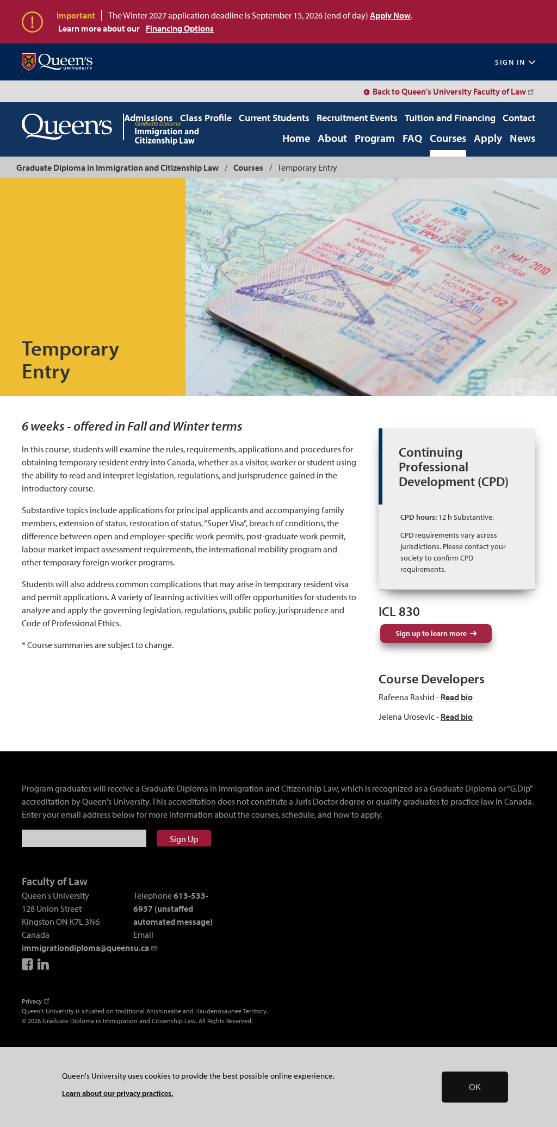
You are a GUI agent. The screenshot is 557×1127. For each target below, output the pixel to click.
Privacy (32, 1001)
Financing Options (180, 28)
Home (296, 139)
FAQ (412, 139)
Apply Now (390, 15)
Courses (448, 139)
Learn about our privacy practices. (117, 1093)
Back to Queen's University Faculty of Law (449, 91)
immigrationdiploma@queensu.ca (85, 947)
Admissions (148, 117)
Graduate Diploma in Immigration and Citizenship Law (117, 167)
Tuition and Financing (450, 117)
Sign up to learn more (432, 633)
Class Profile (206, 117)
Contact (519, 117)
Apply (488, 139)
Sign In (510, 62)
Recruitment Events (357, 117)
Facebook (28, 964)
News (522, 139)
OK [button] (475, 1087)
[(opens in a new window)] (57, 62)
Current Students (274, 117)
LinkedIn (44, 964)
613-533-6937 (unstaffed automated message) (173, 908)
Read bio (457, 697)
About (332, 139)
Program (375, 139)
